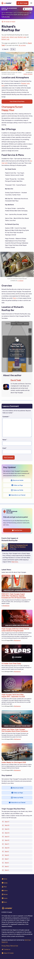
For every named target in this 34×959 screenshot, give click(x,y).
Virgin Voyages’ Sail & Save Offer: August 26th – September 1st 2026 (13, 695)
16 (7, 49)
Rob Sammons (6, 605)
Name (5, 439)
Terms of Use (14, 946)
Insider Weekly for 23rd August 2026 (14, 762)
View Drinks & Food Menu (17, 101)
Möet (14, 298)
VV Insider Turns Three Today (11, 663)
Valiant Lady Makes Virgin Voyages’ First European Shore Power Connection (15, 730)
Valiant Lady (13, 37)
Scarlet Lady (5, 37)
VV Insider (20, 280)
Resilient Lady (22, 37)
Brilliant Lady (5, 39)
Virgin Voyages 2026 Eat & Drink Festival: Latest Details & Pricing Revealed (15, 629)
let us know (22, 45)
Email (5, 448)
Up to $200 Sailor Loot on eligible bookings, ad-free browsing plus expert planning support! (17, 14)
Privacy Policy (6, 946)
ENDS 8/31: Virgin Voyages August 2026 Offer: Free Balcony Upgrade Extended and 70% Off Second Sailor (14, 596)
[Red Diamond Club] (9, 9)
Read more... (15, 562)
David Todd (16, 380)
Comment (6, 416)
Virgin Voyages (27, 74)
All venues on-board (9, 21)
